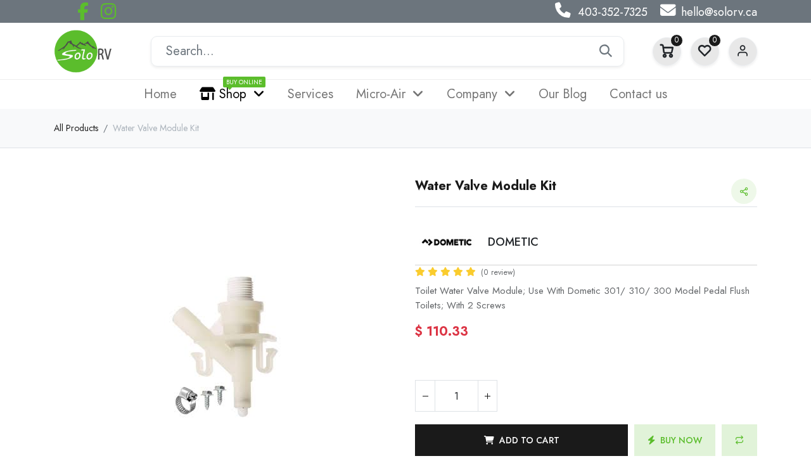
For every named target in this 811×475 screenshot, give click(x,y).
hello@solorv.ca (719, 12)
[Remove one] (425, 396)
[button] (521, 440)
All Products (76, 128)
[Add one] (487, 396)
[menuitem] (160, 94)
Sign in (743, 51)
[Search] (606, 51)
